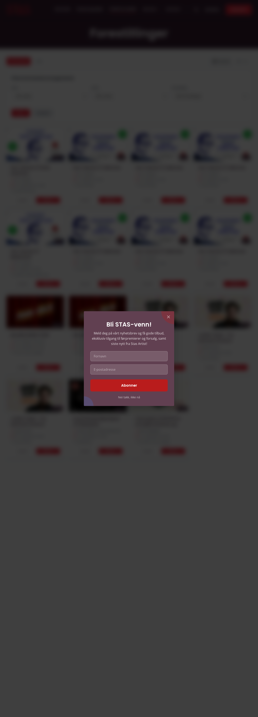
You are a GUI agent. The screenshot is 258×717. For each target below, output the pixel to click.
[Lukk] (168, 316)
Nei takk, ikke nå (129, 397)
